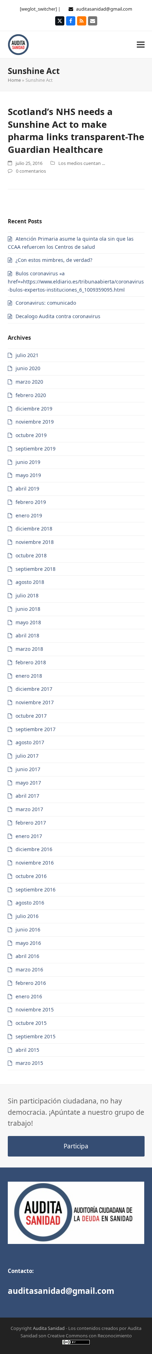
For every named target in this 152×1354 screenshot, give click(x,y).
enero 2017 (29, 836)
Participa (76, 1146)
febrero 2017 (31, 822)
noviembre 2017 (35, 702)
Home (14, 80)
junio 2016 (28, 929)
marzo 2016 (29, 969)
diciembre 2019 (34, 408)
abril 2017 (27, 795)
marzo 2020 (29, 381)
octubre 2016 (31, 876)
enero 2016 (29, 996)
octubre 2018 (31, 555)
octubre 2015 (31, 1023)
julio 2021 (27, 355)
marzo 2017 (29, 809)
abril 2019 (27, 488)
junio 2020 (28, 368)
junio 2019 (28, 462)
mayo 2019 (28, 475)
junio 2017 (28, 769)
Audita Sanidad (49, 1328)
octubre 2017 (31, 715)
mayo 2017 (28, 782)
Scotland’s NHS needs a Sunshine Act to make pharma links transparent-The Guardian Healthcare (76, 130)
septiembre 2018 (35, 569)
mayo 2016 (28, 943)
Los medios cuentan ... (81, 163)
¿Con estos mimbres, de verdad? (54, 260)
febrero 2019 (31, 502)
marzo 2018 (29, 649)
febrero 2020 (31, 395)
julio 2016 (27, 916)
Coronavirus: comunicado (46, 302)
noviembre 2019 (35, 421)
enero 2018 (29, 675)
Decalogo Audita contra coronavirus (58, 316)
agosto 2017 (30, 742)
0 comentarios (31, 171)
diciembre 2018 (34, 528)
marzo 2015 (29, 1063)
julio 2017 (27, 755)
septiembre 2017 (35, 729)
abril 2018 (27, 635)
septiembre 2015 (35, 1036)
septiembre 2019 (35, 448)
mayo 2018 (28, 622)
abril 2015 (27, 1049)
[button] (141, 44)
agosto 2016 (30, 902)
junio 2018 (28, 609)
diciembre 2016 (34, 849)
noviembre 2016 (35, 862)
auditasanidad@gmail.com (104, 9)
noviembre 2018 (35, 542)
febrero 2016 (31, 983)
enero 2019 (29, 515)
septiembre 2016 (35, 889)
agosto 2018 (30, 582)
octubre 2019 (31, 435)
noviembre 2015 (35, 1009)
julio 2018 (27, 595)
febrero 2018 (31, 662)
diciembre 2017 (34, 688)
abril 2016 (27, 956)
